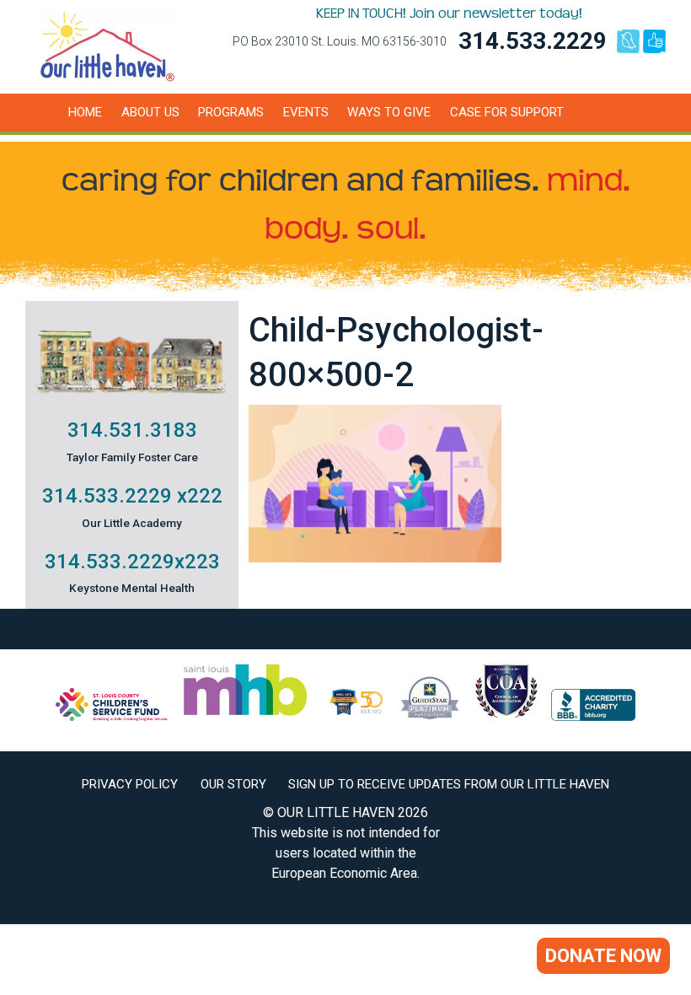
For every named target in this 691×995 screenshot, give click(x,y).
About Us (150, 112)
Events (306, 112)
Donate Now (603, 955)
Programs (231, 112)
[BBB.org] (593, 716)
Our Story (233, 784)
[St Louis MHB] (245, 716)
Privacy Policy (130, 784)
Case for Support (507, 112)
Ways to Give (389, 112)
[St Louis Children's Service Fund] (112, 716)
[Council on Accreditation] (506, 716)
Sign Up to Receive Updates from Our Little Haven (448, 784)
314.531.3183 (132, 430)
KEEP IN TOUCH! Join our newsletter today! (449, 13)
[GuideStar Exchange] (430, 716)
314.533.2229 (532, 41)
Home (85, 112)
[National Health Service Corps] (356, 716)
